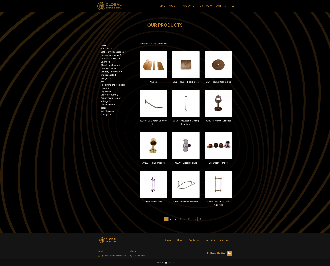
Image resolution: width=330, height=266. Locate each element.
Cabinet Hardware (110, 55)
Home (161, 5)
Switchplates (107, 111)
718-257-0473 (139, 256)
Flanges (105, 78)
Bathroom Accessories (112, 51)
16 (200, 218)
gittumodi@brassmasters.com (114, 256)
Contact (222, 5)
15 (194, 218)
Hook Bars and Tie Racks (113, 84)
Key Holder (106, 91)
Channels (105, 61)
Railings (104, 101)
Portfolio (205, 5)
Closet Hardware (109, 65)
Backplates (106, 48)
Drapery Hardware (110, 71)
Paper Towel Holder (111, 98)
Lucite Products (108, 94)
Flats (103, 81)
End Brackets (107, 74)
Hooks (104, 88)
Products (187, 5)
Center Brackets (109, 58)
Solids (103, 107)
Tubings (105, 114)
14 (189, 218)
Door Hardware (108, 68)
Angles (104, 45)
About (173, 5)
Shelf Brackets (108, 104)
